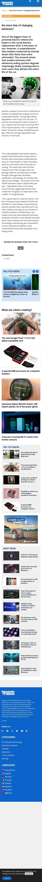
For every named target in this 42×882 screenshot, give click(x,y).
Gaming (5, 758)
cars (20, 248)
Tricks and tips (8, 755)
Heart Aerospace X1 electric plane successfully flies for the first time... (28, 594)
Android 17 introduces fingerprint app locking (29, 556)
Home (4, 10)
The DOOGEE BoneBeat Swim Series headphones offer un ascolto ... (15, 294)
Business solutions (10, 745)
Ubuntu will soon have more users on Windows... (29, 568)
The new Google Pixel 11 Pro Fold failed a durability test (18, 339)
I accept (6, 878)
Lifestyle (5, 748)
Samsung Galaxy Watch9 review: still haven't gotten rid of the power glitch (20, 405)
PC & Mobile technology (12, 742)
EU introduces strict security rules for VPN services (29, 619)
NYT (8, 258)
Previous (33, 271)
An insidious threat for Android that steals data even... (29, 454)
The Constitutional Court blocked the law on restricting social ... (29, 632)
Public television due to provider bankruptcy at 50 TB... (29, 657)
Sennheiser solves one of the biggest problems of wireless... (29, 493)
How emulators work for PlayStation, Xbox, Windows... (29, 670)
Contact (4, 721)
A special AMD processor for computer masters (28, 507)
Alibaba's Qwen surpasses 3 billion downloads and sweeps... (28, 607)
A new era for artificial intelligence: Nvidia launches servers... (29, 480)
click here (29, 874)
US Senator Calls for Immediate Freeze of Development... (28, 645)
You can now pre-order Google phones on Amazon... (29, 581)
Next (37, 271)
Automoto (6, 752)
